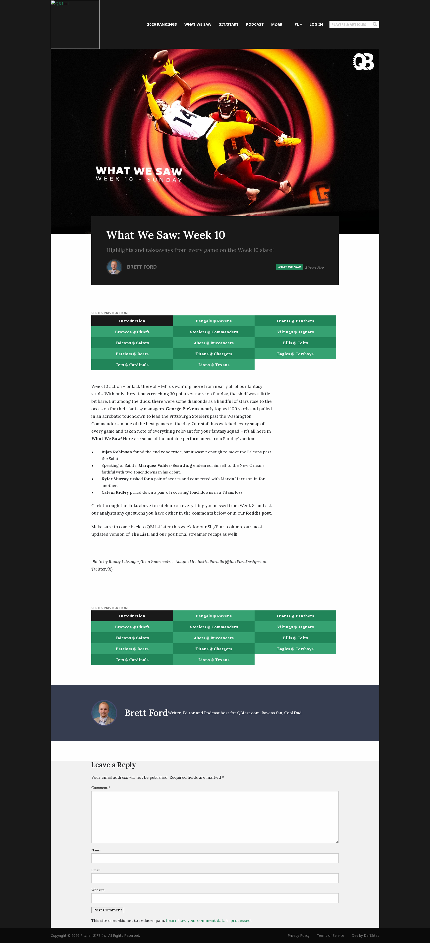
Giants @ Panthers (295, 320)
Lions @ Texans (213, 364)
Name (96, 850)
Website (98, 890)
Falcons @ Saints (132, 342)
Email (95, 870)
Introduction (132, 320)
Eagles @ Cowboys (295, 353)
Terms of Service (330, 935)
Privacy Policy (299, 935)
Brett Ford (142, 266)
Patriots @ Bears (132, 353)
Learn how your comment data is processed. (209, 920)
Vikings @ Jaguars (295, 331)
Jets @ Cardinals (132, 364)
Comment (100, 787)
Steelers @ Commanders (214, 331)
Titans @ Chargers (213, 353)
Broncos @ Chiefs (132, 331)
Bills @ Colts (295, 342)
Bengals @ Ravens (214, 320)
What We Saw (289, 267)
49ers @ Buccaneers (214, 342)
